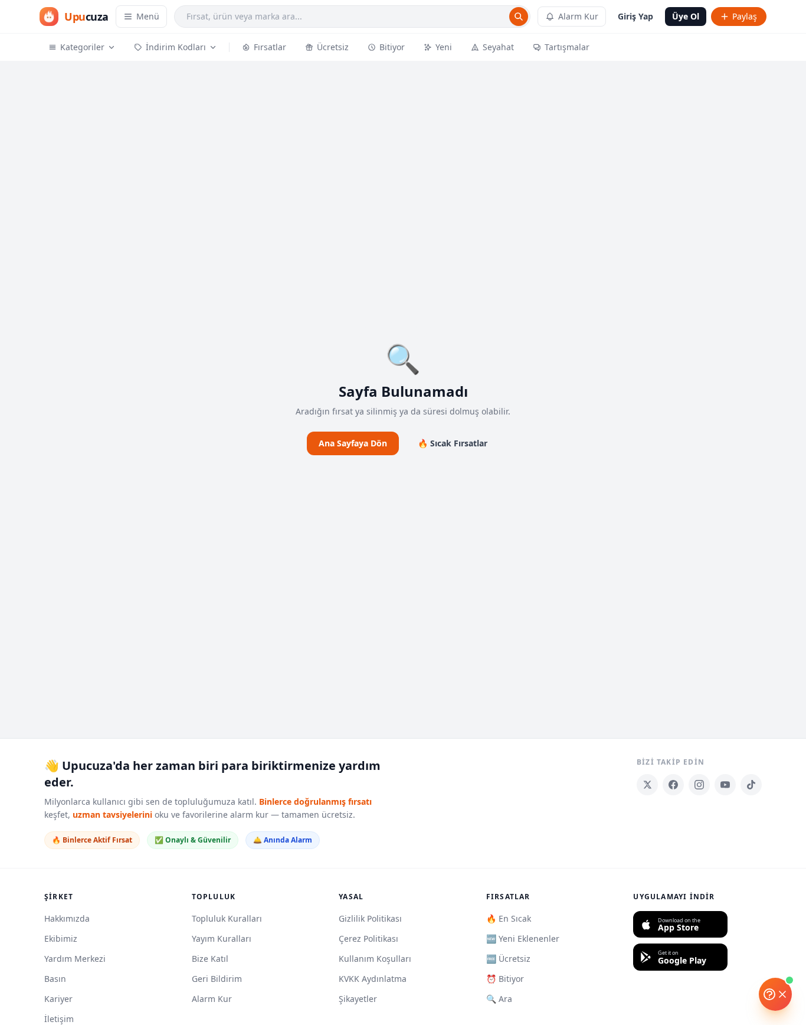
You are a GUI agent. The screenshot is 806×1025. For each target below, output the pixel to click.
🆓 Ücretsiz (508, 958)
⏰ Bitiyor (505, 978)
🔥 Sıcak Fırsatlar (452, 443)
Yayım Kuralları (221, 938)
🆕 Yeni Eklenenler (522, 938)
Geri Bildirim (217, 978)
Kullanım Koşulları (375, 958)
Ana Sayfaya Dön (353, 443)
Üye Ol (685, 16)
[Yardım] (775, 994)
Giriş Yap (635, 16)
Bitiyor (392, 47)
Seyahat (498, 47)
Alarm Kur (578, 16)
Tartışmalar (567, 47)
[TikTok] (751, 784)
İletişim (59, 1018)
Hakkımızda (67, 918)
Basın (55, 978)
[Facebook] (673, 784)
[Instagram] (699, 784)
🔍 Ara (499, 998)
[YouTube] (725, 784)
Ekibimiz (60, 938)
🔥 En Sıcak (508, 918)
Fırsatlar (270, 47)
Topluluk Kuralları (227, 918)
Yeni (443, 47)
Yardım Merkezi (75, 958)
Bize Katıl (210, 958)
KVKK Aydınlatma (373, 978)
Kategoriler (82, 47)
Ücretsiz (333, 47)
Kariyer (58, 998)
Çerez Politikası (368, 938)
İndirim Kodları (176, 47)
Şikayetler (358, 998)
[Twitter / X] (647, 784)
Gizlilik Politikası (370, 918)
